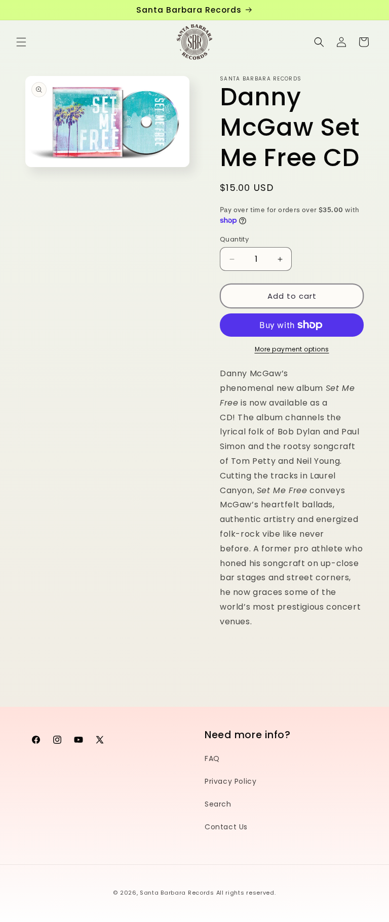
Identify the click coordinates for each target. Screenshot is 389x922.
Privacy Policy (230, 781)
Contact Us (226, 827)
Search (218, 804)
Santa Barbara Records (177, 893)
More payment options (292, 349)
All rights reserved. (246, 893)
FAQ (212, 758)
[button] (21, 42)
